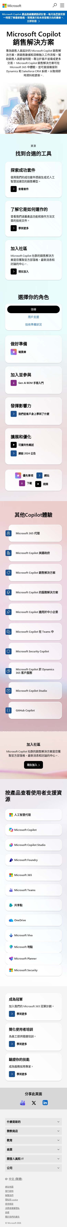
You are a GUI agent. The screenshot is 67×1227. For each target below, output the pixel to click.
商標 (7, 1212)
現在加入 (23, 271)
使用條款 (9, 1204)
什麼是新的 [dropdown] (14, 1121)
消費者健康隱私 (12, 1208)
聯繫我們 (9, 1195)
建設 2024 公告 (27, 453)
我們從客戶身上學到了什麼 (33, 414)
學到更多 (23, 228)
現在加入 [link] (32, 764)
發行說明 (9, 1191)
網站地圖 (9, 1186)
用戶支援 (33, 317)
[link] (22, 1102)
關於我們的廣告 (12, 1216)
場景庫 (22, 352)
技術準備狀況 (33, 324)
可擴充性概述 (26, 444)
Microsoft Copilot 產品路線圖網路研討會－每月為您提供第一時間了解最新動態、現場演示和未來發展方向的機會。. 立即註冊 (33, 17)
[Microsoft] (13, 6)
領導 (33, 309)
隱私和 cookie (11, 1199)
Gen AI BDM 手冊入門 (31, 383)
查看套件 (23, 189)
